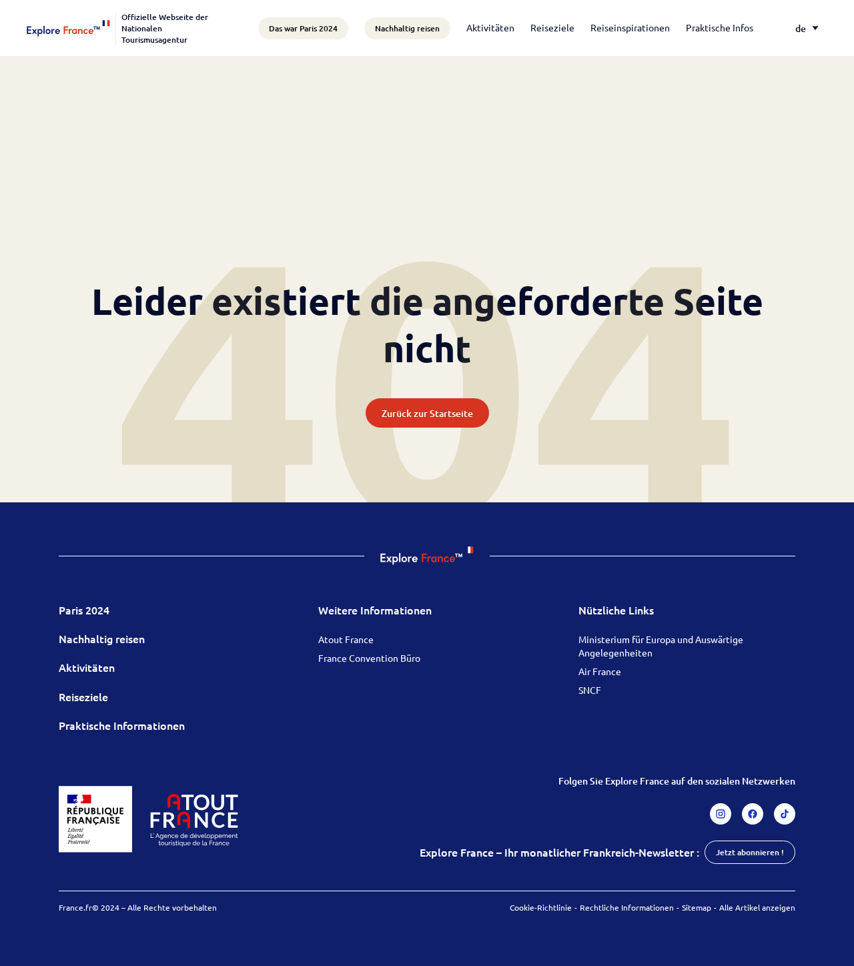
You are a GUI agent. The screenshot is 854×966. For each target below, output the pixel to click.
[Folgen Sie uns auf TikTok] (784, 814)
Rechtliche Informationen (627, 907)
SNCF (589, 690)
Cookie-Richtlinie (541, 907)
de (800, 28)
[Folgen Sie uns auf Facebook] (752, 814)
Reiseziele (552, 27)
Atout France (346, 639)
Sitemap (696, 907)
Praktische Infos (719, 27)
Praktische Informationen (122, 725)
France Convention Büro (369, 658)
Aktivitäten (490, 27)
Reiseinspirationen (630, 27)
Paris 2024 (84, 609)
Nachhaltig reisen (102, 638)
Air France (599, 671)
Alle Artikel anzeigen (757, 907)
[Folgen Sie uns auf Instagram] (720, 814)
